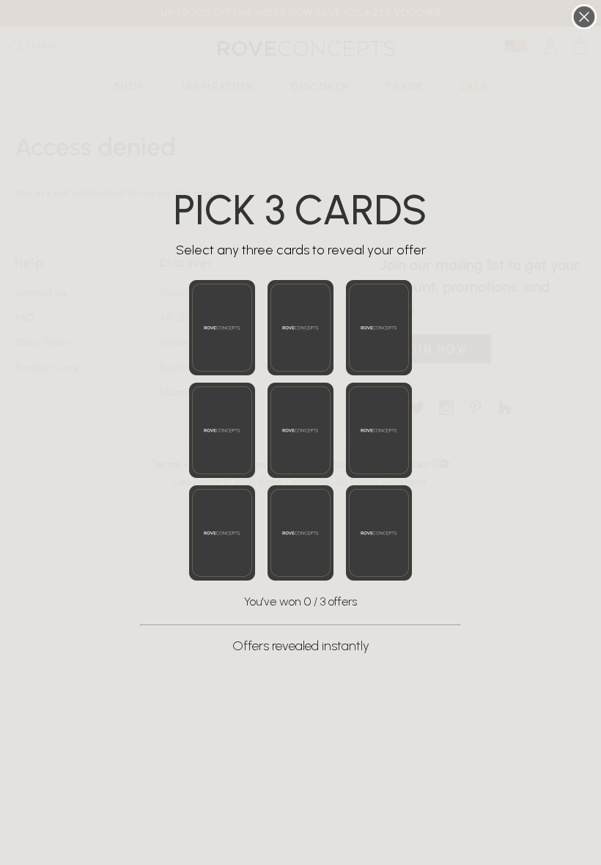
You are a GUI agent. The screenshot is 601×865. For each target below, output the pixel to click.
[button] (222, 327)
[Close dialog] (584, 17)
